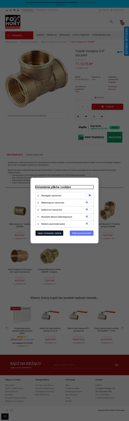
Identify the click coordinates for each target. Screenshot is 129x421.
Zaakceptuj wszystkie (81, 233)
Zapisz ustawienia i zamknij (49, 233)
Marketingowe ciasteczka (52, 203)
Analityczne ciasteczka (51, 210)
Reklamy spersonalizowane (53, 224)
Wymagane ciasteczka (51, 195)
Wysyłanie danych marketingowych (56, 217)
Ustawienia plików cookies (53, 187)
